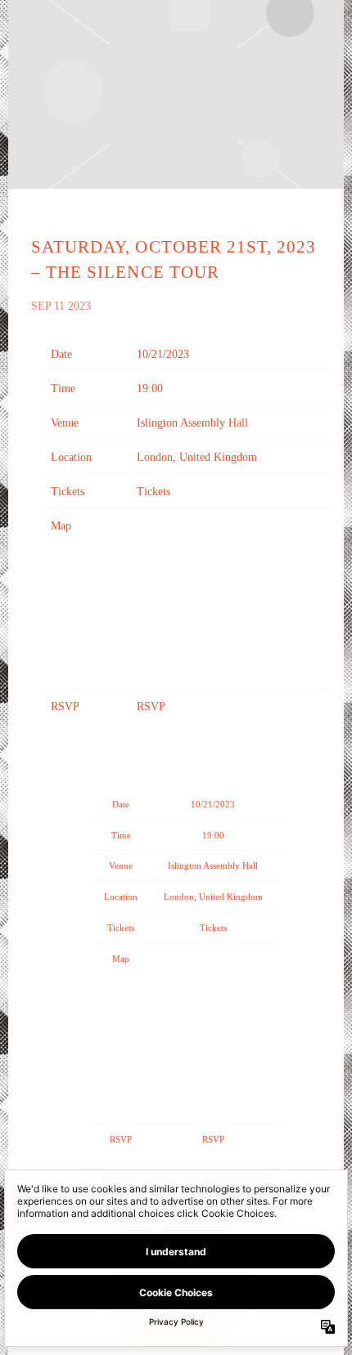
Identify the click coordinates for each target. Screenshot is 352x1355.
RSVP (151, 706)
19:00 (150, 388)
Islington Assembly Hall (192, 423)
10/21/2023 (163, 354)
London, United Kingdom (197, 457)
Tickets (153, 491)
